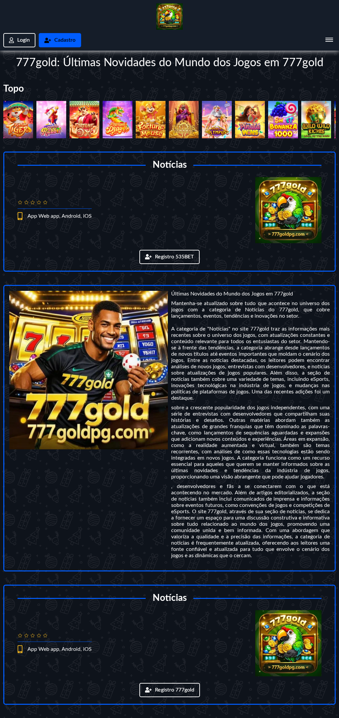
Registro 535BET (174, 256)
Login (23, 40)
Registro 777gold (174, 690)
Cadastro (64, 40)
